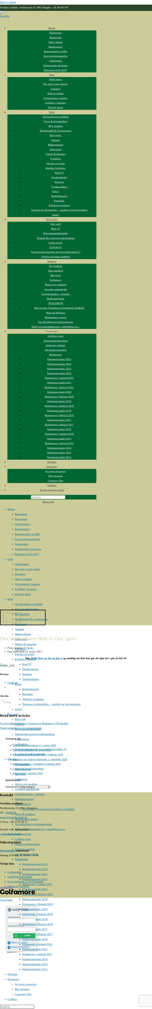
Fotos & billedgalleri (27, 609)
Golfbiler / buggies (26, 589)
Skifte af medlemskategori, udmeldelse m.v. (40, 829)
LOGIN (27, 936)
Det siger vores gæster (27, 569)
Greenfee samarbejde (27, 789)
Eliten (18, 684)
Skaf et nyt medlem (26, 784)
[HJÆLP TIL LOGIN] (9, 942)
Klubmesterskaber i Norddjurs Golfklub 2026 (37, 764)
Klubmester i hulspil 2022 (37, 884)
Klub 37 (27, 664)
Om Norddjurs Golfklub (29, 604)
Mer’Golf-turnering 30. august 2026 (32, 750)
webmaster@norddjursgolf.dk (15, 834)
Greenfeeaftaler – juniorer (30, 794)
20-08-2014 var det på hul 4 (46, 658)
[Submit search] (36, 1007)
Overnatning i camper (27, 584)
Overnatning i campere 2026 (28, 773)
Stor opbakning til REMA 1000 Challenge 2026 (38, 754)
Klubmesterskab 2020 (35, 899)
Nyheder (12, 974)
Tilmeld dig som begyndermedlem (34, 734)
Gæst (10, 559)
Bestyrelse (21, 624)
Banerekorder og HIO (27, 534)
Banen (11, 509)
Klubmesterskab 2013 (35, 964)
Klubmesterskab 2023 (35, 874)
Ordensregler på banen (28, 549)
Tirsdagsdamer (30, 679)
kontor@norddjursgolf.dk (13, 817)
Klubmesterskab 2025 (35, 864)
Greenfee (20, 574)
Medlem (12, 759)
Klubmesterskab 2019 (35, 909)
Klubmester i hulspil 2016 (37, 944)
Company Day (23, 994)
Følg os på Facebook (18, 886)
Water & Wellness (25, 814)
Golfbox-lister (23, 839)
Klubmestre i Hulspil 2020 (37, 904)
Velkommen (22, 564)
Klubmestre (21, 859)
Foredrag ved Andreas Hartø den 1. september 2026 (40, 759)
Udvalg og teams (24, 654)
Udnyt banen (22, 524)
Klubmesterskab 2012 (35, 969)
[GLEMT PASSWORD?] (9, 947)
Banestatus (21, 514)
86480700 (11, 812)
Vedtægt (19, 629)
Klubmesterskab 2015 (35, 949)
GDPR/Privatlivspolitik (19, 876)
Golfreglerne (22, 739)
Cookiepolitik (14, 872)
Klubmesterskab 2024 (35, 869)
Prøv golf (20, 719)
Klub (10, 599)
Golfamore (21, 779)
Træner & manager (26, 644)
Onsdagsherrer (30, 669)
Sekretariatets (8, 850)
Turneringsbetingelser (27, 844)
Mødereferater (23, 634)
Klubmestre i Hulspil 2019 (37, 914)
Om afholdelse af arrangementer (33, 824)
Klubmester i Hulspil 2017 (37, 934)
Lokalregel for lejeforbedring (28, 768)
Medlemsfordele (24, 799)
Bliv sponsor (22, 989)
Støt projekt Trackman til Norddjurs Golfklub (48, 809)
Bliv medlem (22, 614)
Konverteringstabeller (27, 539)
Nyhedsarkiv (12, 786)
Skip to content (8, 2)
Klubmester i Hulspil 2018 (37, 924)
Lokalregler (21, 544)
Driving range (23, 594)
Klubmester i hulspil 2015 (37, 954)
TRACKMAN (23, 804)
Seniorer (27, 674)
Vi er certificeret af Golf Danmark (25, 881)
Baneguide (21, 519)
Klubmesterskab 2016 (35, 939)
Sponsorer (13, 979)
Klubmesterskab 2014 (35, 959)
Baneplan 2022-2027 (27, 554)
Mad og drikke (23, 579)
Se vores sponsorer (26, 984)
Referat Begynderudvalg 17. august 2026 (34, 745)
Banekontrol (22, 529)
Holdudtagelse (30, 689)
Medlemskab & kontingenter (31, 619)
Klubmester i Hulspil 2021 (37, 894)
